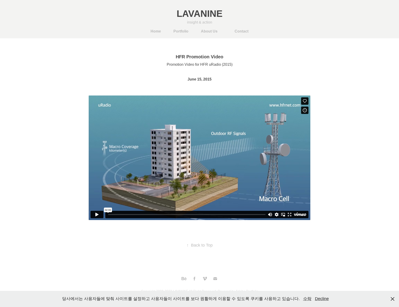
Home (156, 31)
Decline (322, 298)
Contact (241, 31)
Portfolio (180, 31)
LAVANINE (200, 14)
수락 (307, 298)
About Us (209, 31)
